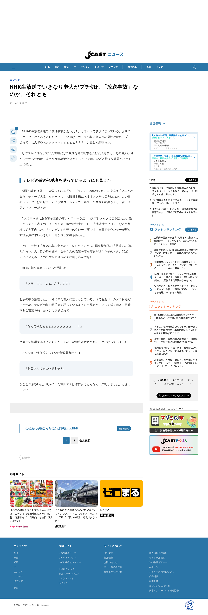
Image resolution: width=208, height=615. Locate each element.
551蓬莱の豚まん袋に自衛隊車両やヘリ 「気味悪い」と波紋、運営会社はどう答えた (175, 317)
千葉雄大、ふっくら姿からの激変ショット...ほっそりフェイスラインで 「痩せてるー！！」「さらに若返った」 (175, 264)
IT (75, 67)
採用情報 (108, 557)
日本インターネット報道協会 (164, 590)
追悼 (152, 180)
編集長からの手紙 (113, 571)
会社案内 (108, 552)
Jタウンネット (66, 578)
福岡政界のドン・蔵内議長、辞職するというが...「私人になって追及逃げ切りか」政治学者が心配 (176, 350)
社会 (47, 67)
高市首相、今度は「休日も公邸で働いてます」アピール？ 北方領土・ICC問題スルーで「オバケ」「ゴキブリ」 (175, 363)
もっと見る (191, 229)
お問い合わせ (111, 562)
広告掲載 (153, 576)
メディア (113, 67)
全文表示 (84, 440)
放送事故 (26, 457)
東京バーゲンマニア (69, 573)
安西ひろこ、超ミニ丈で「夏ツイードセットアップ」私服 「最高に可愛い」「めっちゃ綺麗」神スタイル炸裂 (175, 289)
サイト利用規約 (157, 557)
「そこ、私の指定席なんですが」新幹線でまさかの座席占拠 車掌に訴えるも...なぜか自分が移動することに (175, 329)
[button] (14, 67)
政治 (57, 67)
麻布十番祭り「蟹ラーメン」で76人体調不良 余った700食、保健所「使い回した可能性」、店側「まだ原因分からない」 (176, 277)
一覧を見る (191, 180)
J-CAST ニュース (104, 55)
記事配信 (153, 581)
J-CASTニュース (67, 552)
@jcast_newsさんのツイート (167, 408)
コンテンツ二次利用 (159, 585)
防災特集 (132, 67)
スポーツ (99, 67)
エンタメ (85, 67)
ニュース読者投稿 (113, 567)
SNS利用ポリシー (158, 562)
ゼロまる (63, 583)
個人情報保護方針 (158, 552)
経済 (66, 67)
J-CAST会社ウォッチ (70, 562)
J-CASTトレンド (67, 557)
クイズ (159, 67)
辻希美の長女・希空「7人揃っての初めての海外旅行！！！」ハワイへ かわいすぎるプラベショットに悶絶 (176, 240)
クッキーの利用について (161, 571)
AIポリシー (154, 567)
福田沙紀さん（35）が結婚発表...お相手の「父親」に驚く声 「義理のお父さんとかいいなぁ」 (176, 252)
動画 (149, 67)
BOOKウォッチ (67, 569)
